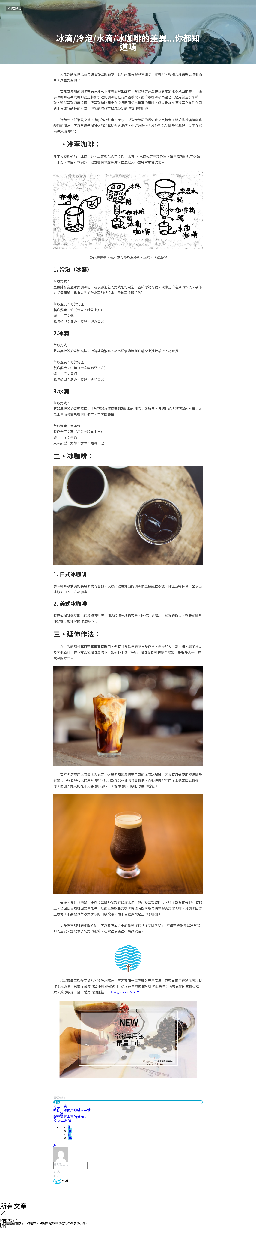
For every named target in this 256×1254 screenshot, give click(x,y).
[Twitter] (70, 1130)
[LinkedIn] (69, 1134)
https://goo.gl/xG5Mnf (125, 992)
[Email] (70, 1138)
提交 (57, 1181)
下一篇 (58, 1113)
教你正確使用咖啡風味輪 (72, 1109)
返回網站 (15, 8)
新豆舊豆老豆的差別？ (70, 1116)
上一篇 (62, 1106)
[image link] (128, 958)
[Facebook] (69, 1127)
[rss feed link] (54, 1145)
